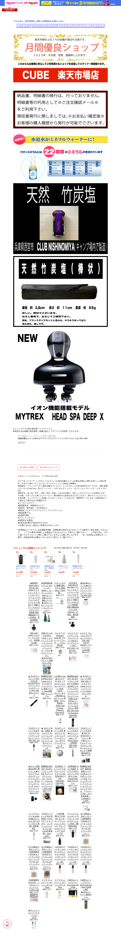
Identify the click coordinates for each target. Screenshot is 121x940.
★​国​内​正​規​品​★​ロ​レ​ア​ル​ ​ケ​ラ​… (21, 568)
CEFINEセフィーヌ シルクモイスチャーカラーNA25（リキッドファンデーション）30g (60, 854)
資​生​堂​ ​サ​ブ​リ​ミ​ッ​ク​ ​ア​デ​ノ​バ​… (63, 568)
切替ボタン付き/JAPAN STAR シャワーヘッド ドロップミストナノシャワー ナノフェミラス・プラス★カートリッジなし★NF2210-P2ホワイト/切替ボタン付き (47, 648)
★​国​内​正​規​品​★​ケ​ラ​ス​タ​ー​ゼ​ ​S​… (35, 568)
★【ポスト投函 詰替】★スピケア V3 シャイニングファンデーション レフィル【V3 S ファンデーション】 (47, 738)
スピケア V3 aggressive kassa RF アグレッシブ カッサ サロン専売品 (60, 639)
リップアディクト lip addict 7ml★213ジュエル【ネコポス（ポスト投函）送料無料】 (34, 821)
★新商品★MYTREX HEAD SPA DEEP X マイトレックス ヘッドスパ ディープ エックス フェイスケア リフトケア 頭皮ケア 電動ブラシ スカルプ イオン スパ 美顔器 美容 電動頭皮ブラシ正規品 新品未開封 (35, 601)
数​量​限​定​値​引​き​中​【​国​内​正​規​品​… (49, 568)
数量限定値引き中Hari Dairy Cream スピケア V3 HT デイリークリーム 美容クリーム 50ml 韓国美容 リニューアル (47, 686)
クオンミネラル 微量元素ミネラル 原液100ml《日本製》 (60, 588)
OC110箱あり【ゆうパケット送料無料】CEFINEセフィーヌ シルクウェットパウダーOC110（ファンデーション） (34, 857)
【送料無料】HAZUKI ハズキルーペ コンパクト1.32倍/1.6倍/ (34, 885)
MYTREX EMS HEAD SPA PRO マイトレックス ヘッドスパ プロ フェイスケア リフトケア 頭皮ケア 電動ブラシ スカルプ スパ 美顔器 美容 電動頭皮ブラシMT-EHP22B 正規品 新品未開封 (73, 600)
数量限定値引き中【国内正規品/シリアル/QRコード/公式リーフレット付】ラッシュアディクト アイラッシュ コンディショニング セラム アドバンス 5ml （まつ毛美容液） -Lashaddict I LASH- (86, 783)
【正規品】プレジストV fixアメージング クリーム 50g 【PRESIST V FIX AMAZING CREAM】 (60, 774)
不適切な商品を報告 (51, 476)
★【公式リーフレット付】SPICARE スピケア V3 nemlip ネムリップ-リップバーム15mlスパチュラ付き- (86, 686)
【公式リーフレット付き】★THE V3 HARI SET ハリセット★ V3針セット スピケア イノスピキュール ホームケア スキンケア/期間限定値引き (86, 740)
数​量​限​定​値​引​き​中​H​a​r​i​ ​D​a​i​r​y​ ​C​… (78, 568)
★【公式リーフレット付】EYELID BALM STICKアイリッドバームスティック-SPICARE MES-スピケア (34, 685)
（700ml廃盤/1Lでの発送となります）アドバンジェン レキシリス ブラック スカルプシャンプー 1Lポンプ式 (60, 824)
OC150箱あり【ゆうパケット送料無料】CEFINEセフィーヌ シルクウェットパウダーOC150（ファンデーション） (47, 857)
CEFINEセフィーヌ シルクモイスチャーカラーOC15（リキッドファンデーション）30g (86, 854)
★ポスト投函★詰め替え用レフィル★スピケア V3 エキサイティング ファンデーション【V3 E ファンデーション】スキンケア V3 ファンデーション (34, 778)
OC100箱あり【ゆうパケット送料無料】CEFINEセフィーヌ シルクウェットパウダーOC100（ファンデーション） (86, 824)
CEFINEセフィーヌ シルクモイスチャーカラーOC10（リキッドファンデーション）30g (73, 854)
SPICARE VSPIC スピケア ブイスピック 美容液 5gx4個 (34, 638)
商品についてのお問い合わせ (30, 476)
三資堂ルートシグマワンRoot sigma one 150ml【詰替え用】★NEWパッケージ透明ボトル (86, 888)
